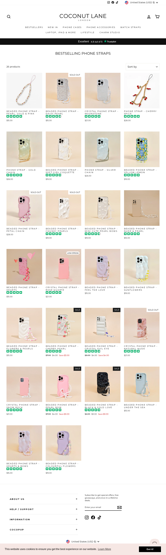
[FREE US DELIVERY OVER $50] (83, 41)
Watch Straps (130, 27)
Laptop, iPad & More (61, 32)
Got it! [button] (150, 549)
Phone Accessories (101, 27)
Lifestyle (88, 32)
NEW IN (53, 27)
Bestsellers (34, 27)
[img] (14, 116)
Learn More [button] (104, 549)
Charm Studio (110, 32)
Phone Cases (72, 27)
